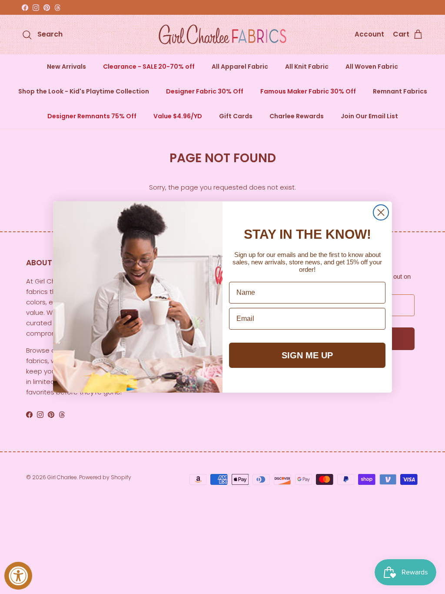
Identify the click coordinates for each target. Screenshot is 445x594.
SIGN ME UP (307, 355)
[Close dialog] (381, 212)
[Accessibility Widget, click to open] (18, 576)
